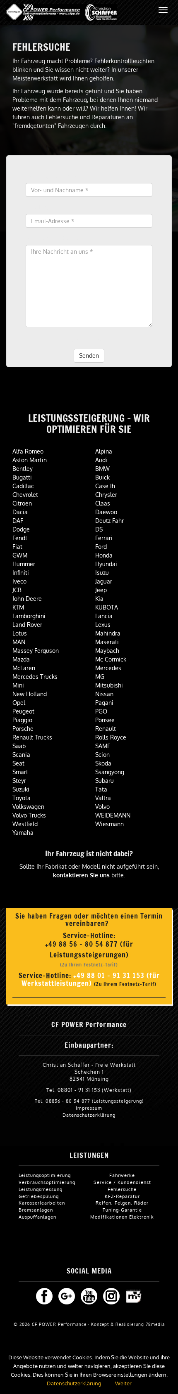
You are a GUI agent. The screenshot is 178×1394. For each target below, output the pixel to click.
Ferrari (104, 537)
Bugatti (22, 477)
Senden (89, 355)
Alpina (103, 451)
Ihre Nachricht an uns (55, 238)
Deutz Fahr (109, 520)
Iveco (19, 581)
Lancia (104, 615)
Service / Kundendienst (122, 1182)
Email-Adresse (45, 207)
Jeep (101, 589)
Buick (102, 477)
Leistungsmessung (41, 1189)
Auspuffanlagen (37, 1217)
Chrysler (106, 494)
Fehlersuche (122, 1189)
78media (155, 1324)
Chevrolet (25, 494)
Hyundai (106, 563)
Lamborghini (29, 615)
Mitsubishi (109, 685)
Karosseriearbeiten (42, 1203)
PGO (101, 711)
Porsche (23, 728)
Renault (105, 728)
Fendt (19, 537)
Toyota (21, 797)
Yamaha (23, 832)
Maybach (107, 650)
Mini (18, 685)
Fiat (17, 546)
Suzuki (20, 789)
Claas (102, 503)
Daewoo (106, 511)
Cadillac (23, 485)
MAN (18, 641)
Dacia (20, 511)
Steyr (19, 780)
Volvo (102, 806)
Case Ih (105, 485)
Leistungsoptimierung (45, 1175)
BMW (102, 468)
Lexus (103, 624)
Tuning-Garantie (122, 1210)
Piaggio (22, 719)
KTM (18, 607)
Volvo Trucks (29, 815)
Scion (102, 754)
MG (99, 676)
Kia (99, 598)
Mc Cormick (110, 659)
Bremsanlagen (36, 1210)
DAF (17, 520)
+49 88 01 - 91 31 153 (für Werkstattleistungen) (91, 979)
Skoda (103, 763)
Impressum (89, 1108)
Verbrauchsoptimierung (47, 1182)
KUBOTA (106, 607)
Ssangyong (109, 771)
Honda (104, 555)
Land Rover (27, 624)
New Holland (29, 693)
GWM (19, 555)
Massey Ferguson (35, 650)
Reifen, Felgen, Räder (122, 1203)
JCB (17, 589)
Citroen (22, 503)
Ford (101, 546)
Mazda (21, 659)
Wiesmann (109, 823)
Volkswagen (28, 806)
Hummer (23, 563)
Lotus (19, 633)
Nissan (104, 693)
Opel (18, 702)
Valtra (103, 797)
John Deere (27, 598)
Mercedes (108, 667)
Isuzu (102, 572)
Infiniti (20, 572)
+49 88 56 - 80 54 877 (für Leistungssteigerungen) (89, 949)
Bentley (22, 468)
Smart (20, 771)
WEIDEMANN (112, 815)
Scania (21, 754)
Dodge (21, 529)
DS (99, 529)
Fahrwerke (122, 1175)
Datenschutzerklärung (89, 1115)
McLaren (23, 667)
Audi (101, 459)
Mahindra (107, 633)
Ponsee (105, 719)
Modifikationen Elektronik (122, 1217)
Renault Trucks (32, 737)
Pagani (104, 702)
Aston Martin (29, 459)
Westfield (25, 823)
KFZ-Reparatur (122, 1196)
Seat (18, 763)
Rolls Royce (110, 737)
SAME (103, 745)
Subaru (104, 780)
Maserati (107, 641)
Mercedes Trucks (35, 676)
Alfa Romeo (27, 451)
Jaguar (103, 581)
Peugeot (23, 711)
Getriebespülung (39, 1196)
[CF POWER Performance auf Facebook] (44, 1295)
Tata (101, 789)
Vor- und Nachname (53, 176)
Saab (19, 745)
